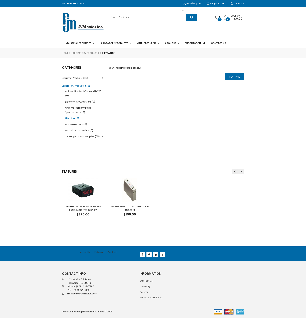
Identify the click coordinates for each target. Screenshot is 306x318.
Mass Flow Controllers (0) (79, 130)
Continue (234, 76)
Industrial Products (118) (75, 78)
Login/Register (193, 3)
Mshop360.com (84, 311)
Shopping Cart (217, 3)
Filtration (108, 53)
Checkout (239, 3)
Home (65, 53)
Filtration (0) (72, 118)
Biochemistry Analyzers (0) (80, 101)
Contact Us (146, 280)
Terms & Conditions (151, 297)
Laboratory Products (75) (76, 85)
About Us (85, 252)
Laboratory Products (85, 53)
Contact (112, 252)
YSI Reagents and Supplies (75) (82, 136)
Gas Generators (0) (76, 124)
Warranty (145, 286)
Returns (99, 252)
